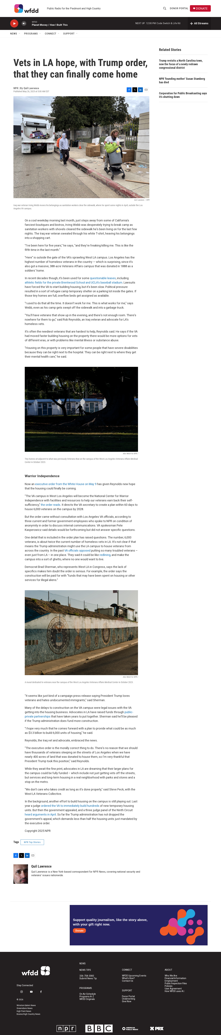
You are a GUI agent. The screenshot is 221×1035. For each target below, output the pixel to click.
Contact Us (127, 981)
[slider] (29, 23)
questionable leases (103, 278)
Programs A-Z (86, 996)
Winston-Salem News (26, 1005)
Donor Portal (179, 8)
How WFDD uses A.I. (175, 991)
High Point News (24, 1011)
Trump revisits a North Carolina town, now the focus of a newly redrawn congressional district (181, 64)
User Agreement (173, 988)
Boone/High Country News (28, 1014)
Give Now (126, 1001)
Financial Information (175, 978)
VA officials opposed (77, 550)
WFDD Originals (87, 999)
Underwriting (128, 999)
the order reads (50, 504)
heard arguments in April (40, 814)
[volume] (24, 23)
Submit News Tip (88, 978)
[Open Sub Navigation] (19, 33)
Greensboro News (25, 1008)
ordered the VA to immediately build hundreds (70, 805)
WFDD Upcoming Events (134, 976)
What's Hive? (128, 978)
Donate (79, 930)
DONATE (202, 8)
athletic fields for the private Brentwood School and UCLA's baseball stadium (73, 282)
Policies (168, 986)
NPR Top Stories (32, 842)
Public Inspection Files (176, 983)
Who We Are (171, 976)
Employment (171, 981)
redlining (104, 555)
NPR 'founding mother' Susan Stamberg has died (182, 80)
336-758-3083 (86, 976)
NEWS (82, 963)
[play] (14, 23)
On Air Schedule (87, 994)
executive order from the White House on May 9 (65, 484)
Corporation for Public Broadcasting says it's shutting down (183, 95)
